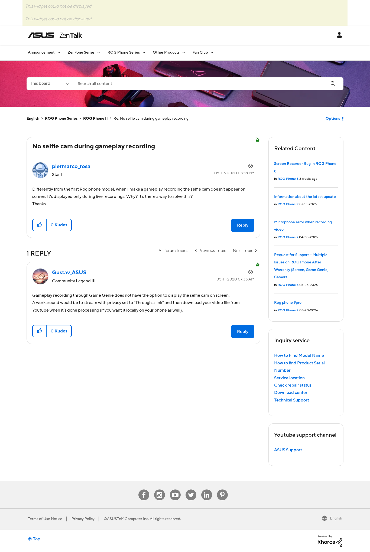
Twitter (190, 489)
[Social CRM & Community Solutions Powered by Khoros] (330, 540)
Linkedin (206, 489)
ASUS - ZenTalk (55, 35)
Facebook (144, 489)
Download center (290, 392)
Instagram (159, 489)
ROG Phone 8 (288, 179)
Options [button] (333, 118)
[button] (40, 225)
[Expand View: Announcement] (58, 52)
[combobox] (207, 83)
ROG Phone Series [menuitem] (124, 52)
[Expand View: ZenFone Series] (98, 52)
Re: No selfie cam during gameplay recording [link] (151, 118)
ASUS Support (288, 450)
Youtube (175, 489)
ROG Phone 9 (288, 204)
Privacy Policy (83, 519)
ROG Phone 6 (288, 285)
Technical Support (291, 400)
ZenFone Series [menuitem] (81, 52)
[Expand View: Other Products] (183, 52)
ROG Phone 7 (288, 237)
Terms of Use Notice (45, 519)
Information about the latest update (305, 196)
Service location (289, 378)
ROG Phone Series (61, 118)
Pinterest (222, 489)
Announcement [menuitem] (41, 52)
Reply (242, 225)
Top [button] (36, 539)
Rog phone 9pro (287, 302)
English (33, 118)
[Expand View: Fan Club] (212, 52)
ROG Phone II (95, 118)
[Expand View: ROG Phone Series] (144, 52)
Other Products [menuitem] (166, 52)
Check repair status (292, 385)
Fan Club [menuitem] (200, 52)
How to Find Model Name (299, 355)
